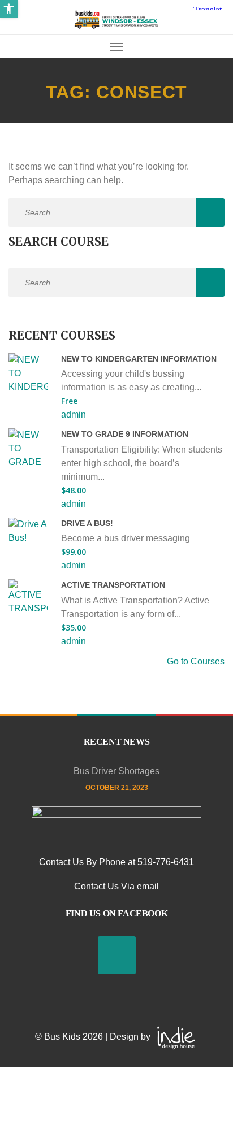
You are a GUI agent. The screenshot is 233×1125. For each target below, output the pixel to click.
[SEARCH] (210, 212)
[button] (9, 9)
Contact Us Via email (116, 886)
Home (18, 66)
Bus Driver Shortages (116, 771)
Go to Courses (196, 661)
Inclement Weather (18, 351)
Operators (18, 706)
